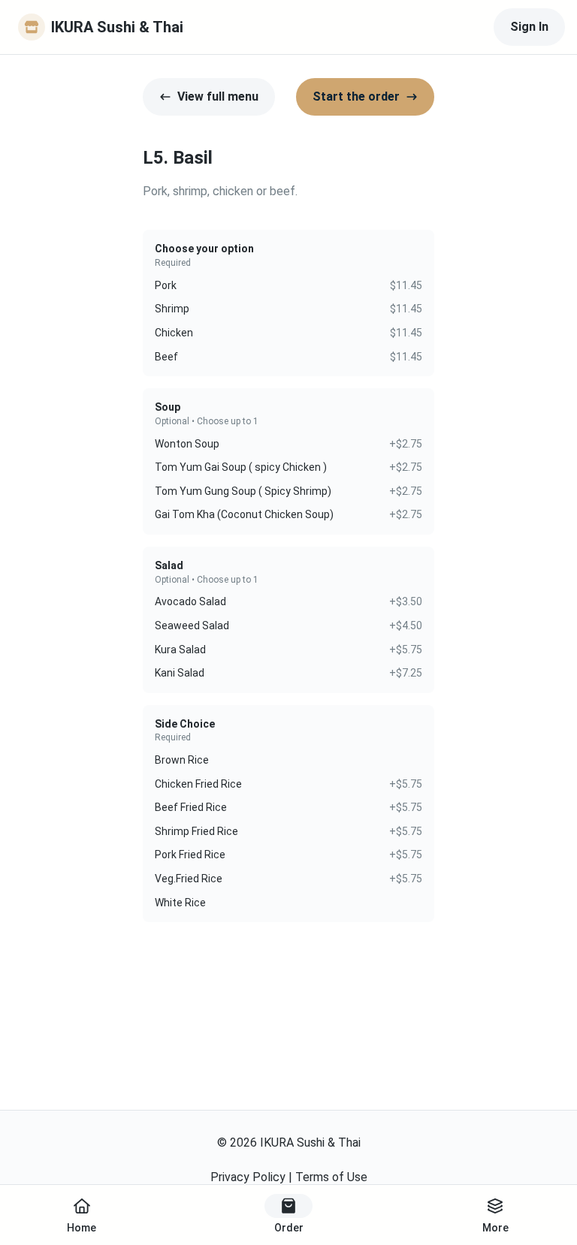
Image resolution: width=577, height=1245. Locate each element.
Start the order (356, 96)
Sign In (529, 27)
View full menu (217, 96)
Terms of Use (331, 1177)
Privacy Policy (247, 1177)
